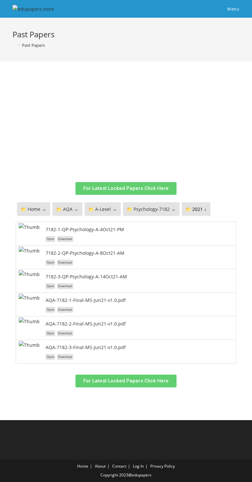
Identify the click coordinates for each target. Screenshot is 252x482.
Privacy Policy (162, 466)
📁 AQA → (67, 209)
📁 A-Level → (102, 209)
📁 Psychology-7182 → (151, 209)
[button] (126, 188)
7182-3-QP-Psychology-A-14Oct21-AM (86, 276)
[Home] (14, 45)
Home (82, 466)
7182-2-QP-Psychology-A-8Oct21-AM (85, 253)
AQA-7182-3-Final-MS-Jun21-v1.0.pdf (86, 347)
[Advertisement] (134, 127)
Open (50, 239)
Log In (138, 466)
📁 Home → (33, 209)
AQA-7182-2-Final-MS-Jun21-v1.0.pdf (86, 324)
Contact (119, 466)
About (100, 466)
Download (65, 239)
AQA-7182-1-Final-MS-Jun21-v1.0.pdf (86, 300)
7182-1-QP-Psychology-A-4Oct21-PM (85, 229)
